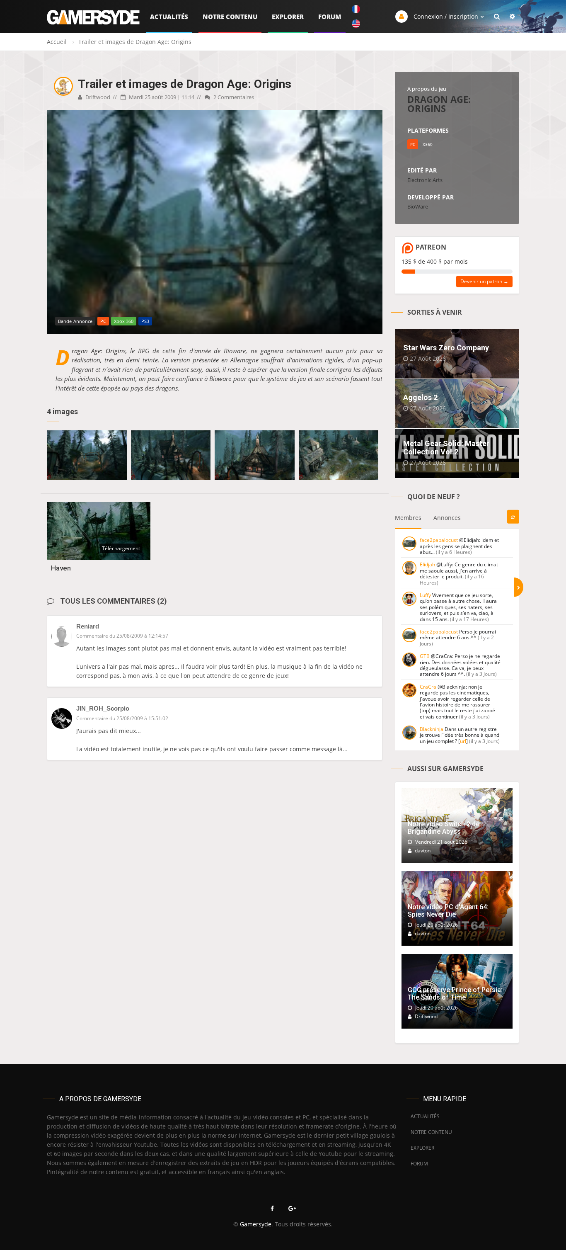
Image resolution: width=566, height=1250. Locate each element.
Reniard (87, 626)
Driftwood (97, 97)
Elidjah (427, 564)
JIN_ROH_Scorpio (102, 708)
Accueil (57, 42)
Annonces (447, 518)
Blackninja (431, 729)
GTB (425, 656)
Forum (329, 16)
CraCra (428, 686)
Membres (408, 518)
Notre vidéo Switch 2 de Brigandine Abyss (443, 827)
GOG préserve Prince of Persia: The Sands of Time (455, 993)
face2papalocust (439, 540)
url (463, 741)
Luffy (425, 595)
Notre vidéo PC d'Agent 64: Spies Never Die (448, 910)
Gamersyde (255, 1224)
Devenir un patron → (484, 281)
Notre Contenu (230, 16)
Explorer (288, 16)
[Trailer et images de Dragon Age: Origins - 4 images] (87, 455)
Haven (61, 568)
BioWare (417, 206)
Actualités (169, 16)
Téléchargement (121, 548)
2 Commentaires (233, 97)
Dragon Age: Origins (99, 351)
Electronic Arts (425, 180)
